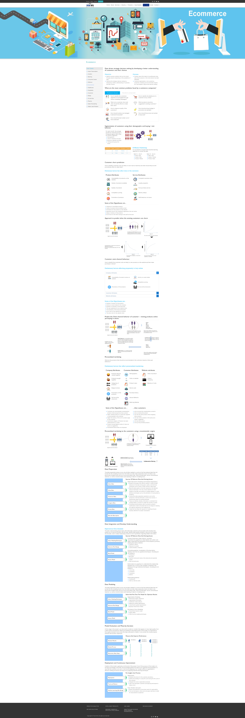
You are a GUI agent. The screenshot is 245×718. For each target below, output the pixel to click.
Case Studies (138, 5)
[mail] (152, 1)
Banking (90, 76)
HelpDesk (100, 1)
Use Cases (146, 5)
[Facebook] (154, 1)
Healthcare (91, 87)
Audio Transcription (93, 71)
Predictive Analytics (93, 706)
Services (117, 5)
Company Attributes (111, 273)
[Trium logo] (90, 5)
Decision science (148, 706)
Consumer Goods (92, 79)
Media (89, 95)
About (112, 5)
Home (108, 5)
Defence (90, 82)
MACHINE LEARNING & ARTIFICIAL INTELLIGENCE (112, 710)
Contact (156, 5)
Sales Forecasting (92, 103)
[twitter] (156, 1)
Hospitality (90, 90)
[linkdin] (158, 1)
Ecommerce (91, 84)
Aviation (90, 74)
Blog (92, 1)
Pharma (90, 101)
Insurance (90, 93)
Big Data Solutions (92, 709)
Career (151, 5)
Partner (88, 1)
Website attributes (111, 296)
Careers (95, 1)
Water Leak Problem (93, 106)
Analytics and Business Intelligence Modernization (131, 710)
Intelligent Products (111, 706)
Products (130, 5)
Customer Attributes (111, 293)
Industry (123, 5)
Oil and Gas (91, 98)
